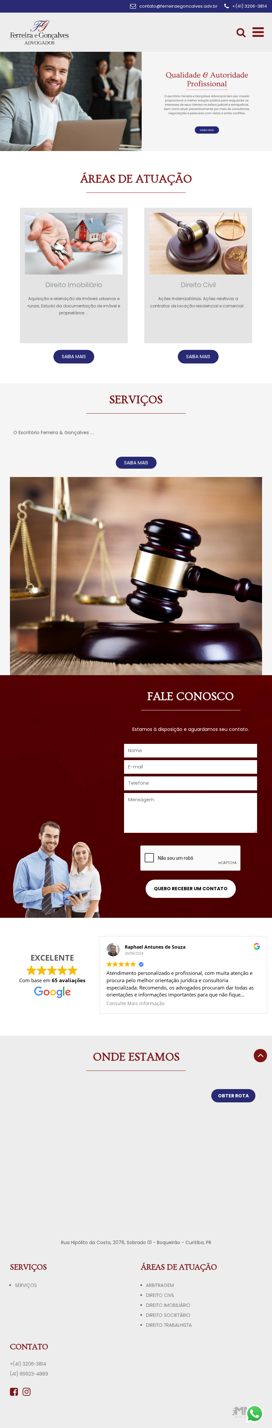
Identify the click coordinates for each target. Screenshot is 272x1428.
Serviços (26, 1285)
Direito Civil (160, 1295)
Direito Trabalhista (169, 1325)
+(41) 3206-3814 (28, 1364)
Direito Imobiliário (168, 1305)
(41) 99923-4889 (29, 1374)
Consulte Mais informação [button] (135, 1003)
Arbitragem (160, 1285)
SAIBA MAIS (74, 356)
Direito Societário (168, 1315)
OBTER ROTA (233, 1095)
